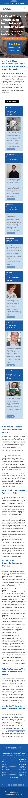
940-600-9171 (22, 763)
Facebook (9, 785)
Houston (4, 766)
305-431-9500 (22, 769)
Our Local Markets (14, 777)
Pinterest (19, 785)
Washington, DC (6, 775)
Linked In (14, 785)
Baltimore (4, 761)
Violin (7, 377)
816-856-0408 (22, 767)
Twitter (11, 785)
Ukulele (15, 375)
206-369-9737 (22, 774)
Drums (11, 111)
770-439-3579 (22, 759)
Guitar (20, 207)
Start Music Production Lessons (14, 38)
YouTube (16, 785)
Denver (4, 764)
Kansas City (5, 767)
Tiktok (21, 785)
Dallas (10, 114)
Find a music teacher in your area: (14, 758)
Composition (8, 157)
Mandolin (14, 374)
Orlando (4, 772)
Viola (19, 375)
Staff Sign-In (19, 794)
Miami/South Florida (5, 770)
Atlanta (4, 759)
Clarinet (7, 111)
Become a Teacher (10, 794)
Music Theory (9, 327)
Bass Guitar (8, 207)
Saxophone (19, 112)
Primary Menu (25, 8)
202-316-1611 (22, 761)
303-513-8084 (22, 764)
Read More (11, 149)
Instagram (23, 785)
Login (14, 1)
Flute (14, 111)
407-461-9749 (22, 772)
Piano (15, 112)
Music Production (10, 112)
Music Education (15, 157)
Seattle (4, 774)
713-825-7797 (22, 766)
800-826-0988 (18, 3)
